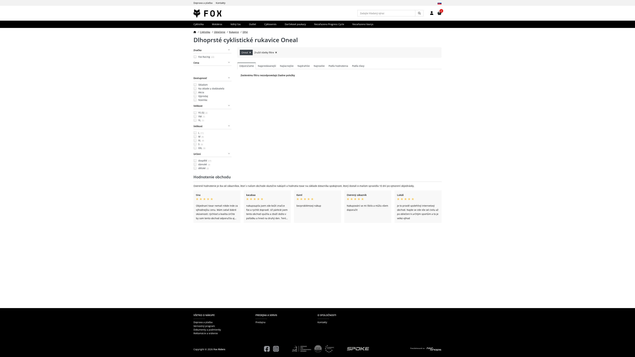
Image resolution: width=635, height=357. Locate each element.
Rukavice (234, 32)
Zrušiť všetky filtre (264, 52)
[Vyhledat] (419, 13)
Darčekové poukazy (295, 24)
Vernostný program (204, 326)
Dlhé (245, 32)
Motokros (217, 24)
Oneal (245, 52)
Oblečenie (219, 32)
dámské (204, 164)
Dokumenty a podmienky (207, 329)
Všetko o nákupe (204, 315)
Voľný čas (236, 24)
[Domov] (194, 32)
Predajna (260, 322)
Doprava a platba (202, 2)
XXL (201, 148)
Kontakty (220, 2)
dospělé (204, 160)
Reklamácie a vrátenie (205, 333)
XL (201, 140)
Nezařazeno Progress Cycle (329, 24)
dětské (203, 168)
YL (201, 120)
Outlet (252, 24)
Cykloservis (270, 24)
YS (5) (202, 112)
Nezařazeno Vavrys (362, 24)
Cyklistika (198, 24)
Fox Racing (206, 56)
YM (201, 116)
